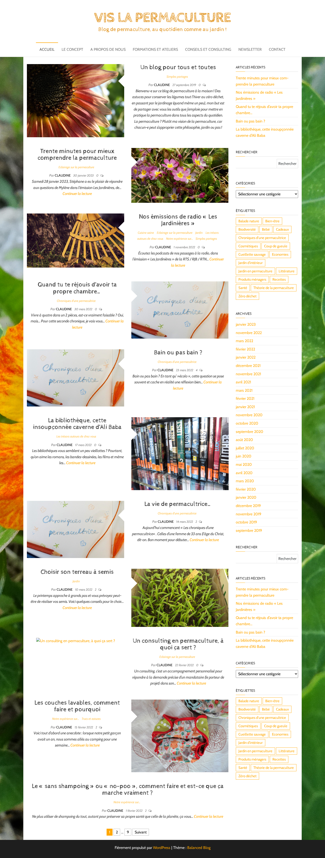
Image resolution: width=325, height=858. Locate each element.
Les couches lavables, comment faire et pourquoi (77, 706)
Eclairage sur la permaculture (76, 167)
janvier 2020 (246, 497)
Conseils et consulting (208, 49)
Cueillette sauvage (252, 254)
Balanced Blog (199, 847)
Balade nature (248, 221)
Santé (242, 288)
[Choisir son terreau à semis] (180, 597)
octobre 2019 (246, 522)
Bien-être (272, 221)
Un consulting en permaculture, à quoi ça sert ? (178, 644)
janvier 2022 (246, 357)
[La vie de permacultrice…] (75, 529)
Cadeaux (282, 229)
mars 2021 (244, 390)
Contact (277, 49)
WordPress (161, 847)
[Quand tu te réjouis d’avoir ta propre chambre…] (180, 309)
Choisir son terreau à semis (77, 572)
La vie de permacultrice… (178, 504)
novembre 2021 (248, 374)
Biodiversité (247, 229)
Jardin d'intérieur (250, 263)
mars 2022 (244, 341)
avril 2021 (243, 382)
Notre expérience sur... (179, 238)
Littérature (287, 271)
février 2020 (246, 489)
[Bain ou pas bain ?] (75, 377)
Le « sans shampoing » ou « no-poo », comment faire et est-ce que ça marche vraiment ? (128, 789)
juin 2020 (243, 456)
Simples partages (177, 76)
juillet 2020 (245, 448)
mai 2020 (244, 464)
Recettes (279, 279)
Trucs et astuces (91, 719)
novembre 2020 (249, 415)
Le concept (72, 49)
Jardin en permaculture (255, 271)
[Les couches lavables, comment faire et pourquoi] (180, 735)
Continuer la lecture (77, 193)
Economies (280, 254)
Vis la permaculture (162, 18)
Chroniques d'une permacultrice (76, 301)
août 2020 (244, 439)
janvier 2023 (246, 324)
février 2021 (245, 398)
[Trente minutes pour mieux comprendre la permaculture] (180, 175)
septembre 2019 (249, 530)
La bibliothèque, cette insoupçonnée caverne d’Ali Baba (77, 424)
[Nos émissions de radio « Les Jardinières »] (75, 240)
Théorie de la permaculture (273, 288)
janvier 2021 (245, 407)
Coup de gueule (275, 246)
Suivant (141, 832)
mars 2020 (245, 481)
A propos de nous (108, 49)
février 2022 (245, 349)
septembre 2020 (249, 431)
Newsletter (250, 49)
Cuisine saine (146, 232)
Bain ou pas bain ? (178, 352)
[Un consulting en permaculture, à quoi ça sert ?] (75, 640)
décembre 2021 (248, 365)
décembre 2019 (248, 505)
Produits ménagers (252, 279)
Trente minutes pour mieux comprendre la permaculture (77, 154)
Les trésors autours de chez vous (76, 436)
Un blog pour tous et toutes (178, 67)
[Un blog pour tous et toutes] (75, 100)
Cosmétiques (248, 246)
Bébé (266, 229)
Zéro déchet (247, 296)
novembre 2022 (249, 332)
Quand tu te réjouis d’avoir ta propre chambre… (77, 288)
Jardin (199, 232)
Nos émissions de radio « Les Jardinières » (178, 220)
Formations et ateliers (155, 49)
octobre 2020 (247, 423)
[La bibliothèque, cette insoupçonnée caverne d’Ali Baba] (180, 453)
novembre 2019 (248, 514)
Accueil (46, 49)
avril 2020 (244, 473)
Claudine (162, 85)
